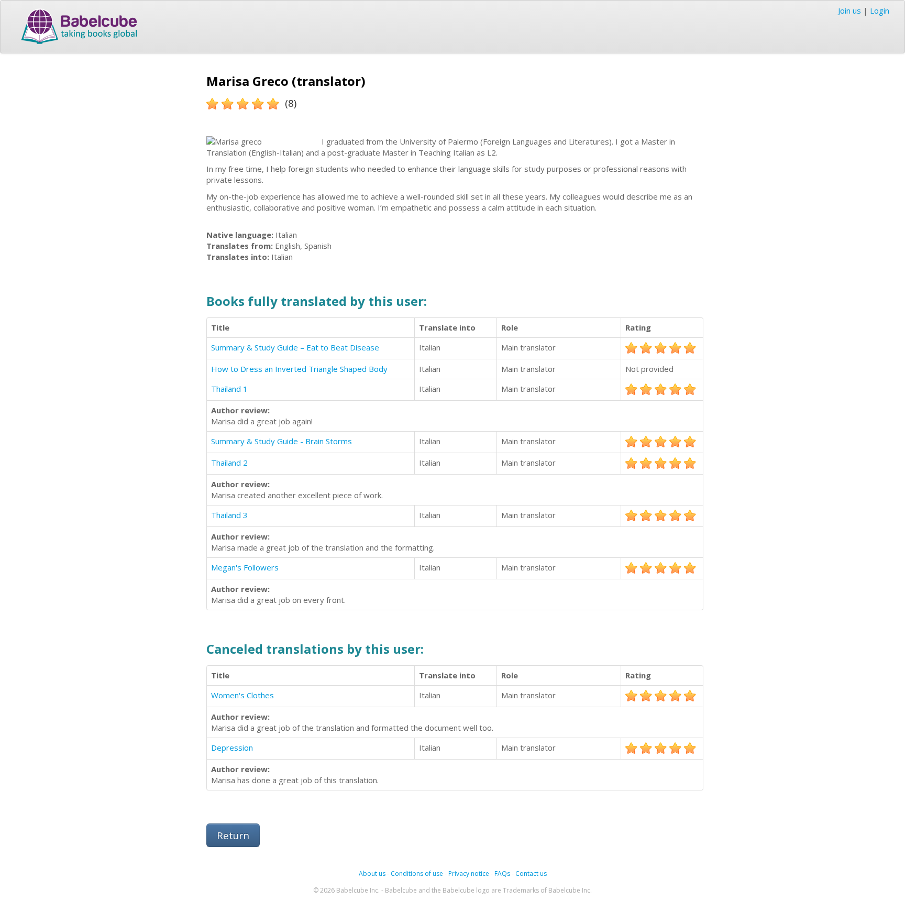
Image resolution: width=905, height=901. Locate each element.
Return (233, 835)
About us (372, 873)
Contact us (531, 873)
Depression (232, 747)
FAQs (502, 873)
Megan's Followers (245, 567)
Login (879, 10)
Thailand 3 (229, 515)
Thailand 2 (229, 462)
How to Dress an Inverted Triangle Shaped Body (299, 369)
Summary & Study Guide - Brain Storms (281, 441)
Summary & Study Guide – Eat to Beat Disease (295, 347)
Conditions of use (417, 873)
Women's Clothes (242, 695)
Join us (849, 10)
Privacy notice (468, 873)
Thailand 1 (229, 388)
